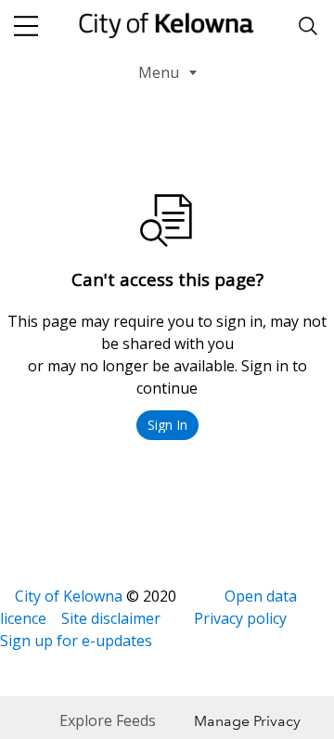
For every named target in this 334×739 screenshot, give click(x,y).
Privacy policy (240, 618)
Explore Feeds (107, 720)
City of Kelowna (68, 596)
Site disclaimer (111, 618)
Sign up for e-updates (76, 640)
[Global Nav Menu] (26, 26)
